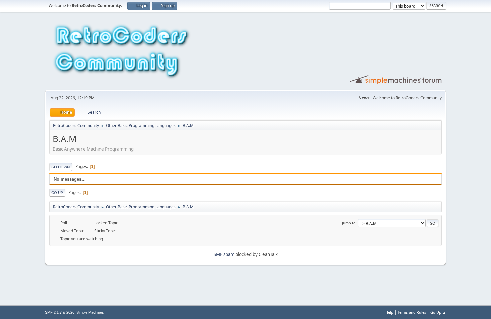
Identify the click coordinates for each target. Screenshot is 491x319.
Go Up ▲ (438, 312)
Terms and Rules (412, 312)
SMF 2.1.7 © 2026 (59, 312)
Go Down (60, 166)
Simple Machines (90, 312)
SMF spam (224, 254)
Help (389, 312)
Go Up (57, 192)
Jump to (349, 222)
